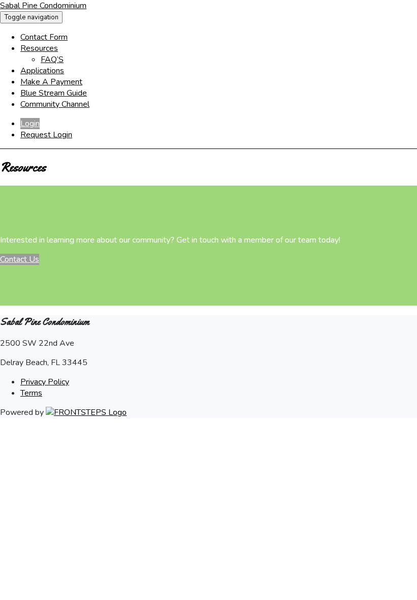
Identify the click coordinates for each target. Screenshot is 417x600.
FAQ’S (52, 59)
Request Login (46, 134)
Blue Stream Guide (53, 93)
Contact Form (44, 37)
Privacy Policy (44, 381)
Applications (42, 70)
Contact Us (19, 259)
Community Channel (55, 104)
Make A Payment (51, 81)
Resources (39, 48)
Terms (31, 393)
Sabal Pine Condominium (43, 5)
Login (30, 123)
